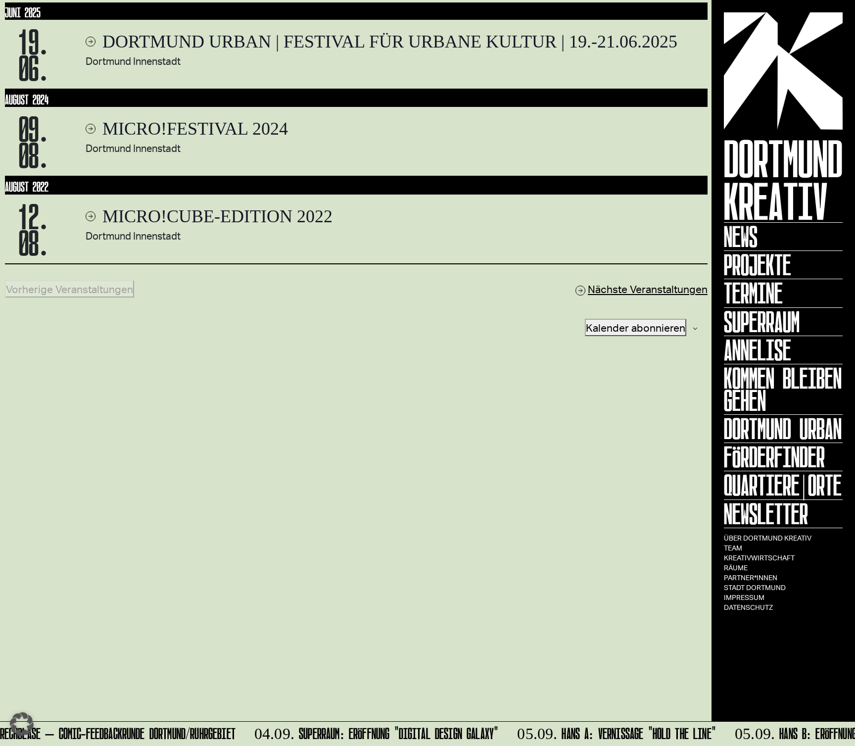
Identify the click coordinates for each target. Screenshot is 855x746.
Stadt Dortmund (755, 587)
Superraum (762, 322)
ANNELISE (757, 350)
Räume (736, 567)
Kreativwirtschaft (759, 557)
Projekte (757, 265)
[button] (22, 724)
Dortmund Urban (783, 429)
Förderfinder (774, 457)
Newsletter (766, 514)
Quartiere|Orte (783, 485)
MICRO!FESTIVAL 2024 (193, 129)
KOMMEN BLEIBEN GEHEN (783, 389)
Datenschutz (748, 607)
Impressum (744, 597)
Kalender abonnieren (635, 327)
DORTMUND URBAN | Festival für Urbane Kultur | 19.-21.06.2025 (387, 41)
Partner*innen (750, 577)
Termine (753, 293)
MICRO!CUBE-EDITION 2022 (215, 216)
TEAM (733, 548)
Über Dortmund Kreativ (767, 538)
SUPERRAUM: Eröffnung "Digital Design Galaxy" (372, 732)
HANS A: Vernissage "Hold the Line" (612, 732)
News (741, 236)
